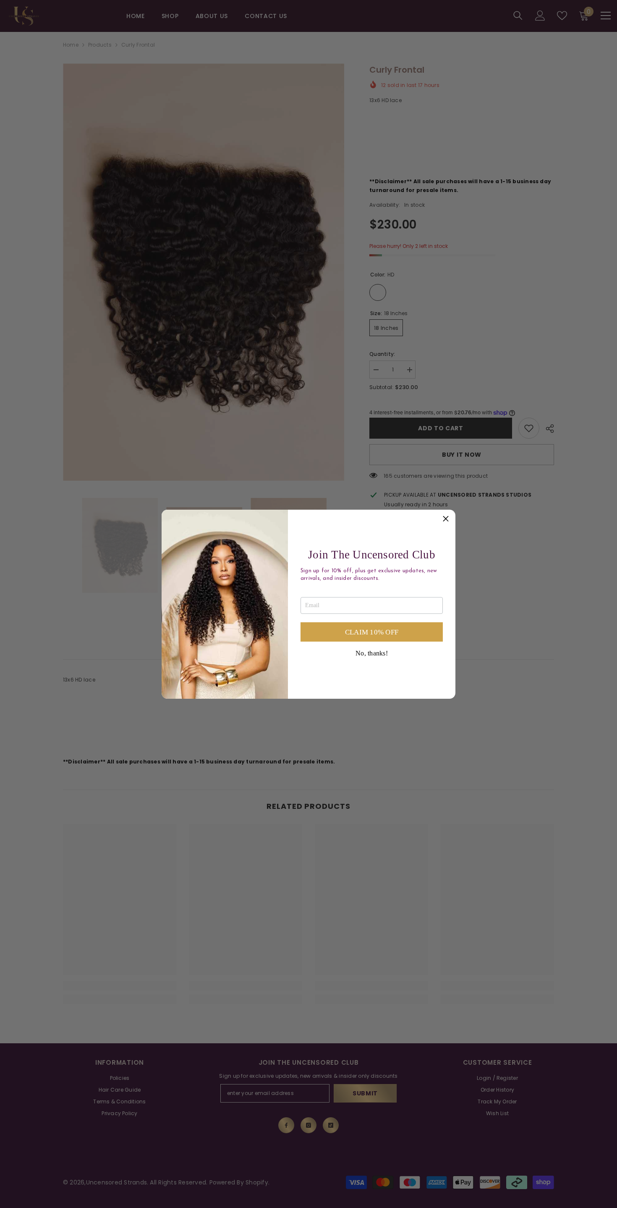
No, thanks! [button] (372, 653)
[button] (445, 519)
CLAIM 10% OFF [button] (371, 632)
